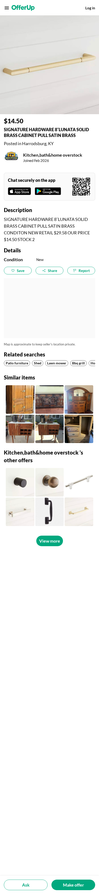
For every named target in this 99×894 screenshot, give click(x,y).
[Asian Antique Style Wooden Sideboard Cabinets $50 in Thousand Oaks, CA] (49, 399)
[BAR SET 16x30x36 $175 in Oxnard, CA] (49, 429)
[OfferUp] (23, 8)
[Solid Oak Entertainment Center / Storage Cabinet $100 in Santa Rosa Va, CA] (79, 429)
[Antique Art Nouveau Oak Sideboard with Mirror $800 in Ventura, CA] (79, 399)
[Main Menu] (7, 8)
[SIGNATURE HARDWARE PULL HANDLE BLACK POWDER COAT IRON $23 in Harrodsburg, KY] (49, 511)
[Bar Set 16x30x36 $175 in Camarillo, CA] (20, 429)
